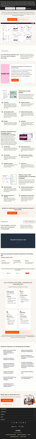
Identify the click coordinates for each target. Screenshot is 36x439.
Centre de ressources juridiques (11, 434)
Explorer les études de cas (29, 221)
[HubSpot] (18, 430)
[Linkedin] (21, 423)
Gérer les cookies (28, 8)
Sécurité (29, 434)
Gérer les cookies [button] (23, 436)
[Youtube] (16, 423)
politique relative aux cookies (5, 6)
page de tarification (31, 336)
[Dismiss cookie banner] (35, 0)
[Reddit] (23, 423)
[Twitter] (19, 423)
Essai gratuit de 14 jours (23, 19)
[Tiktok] (25, 423)
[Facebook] (12, 423)
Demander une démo (12, 19)
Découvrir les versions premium (12, 332)
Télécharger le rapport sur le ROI (7, 257)
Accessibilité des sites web (14, 436)
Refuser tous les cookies (21, 8)
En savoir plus (15, 80)
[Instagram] (14, 423)
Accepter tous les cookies (10, 8)
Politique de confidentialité (21, 434)
